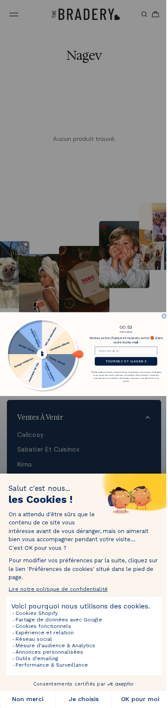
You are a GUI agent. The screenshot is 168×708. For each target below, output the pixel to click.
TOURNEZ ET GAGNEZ (124, 361)
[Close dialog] (162, 316)
